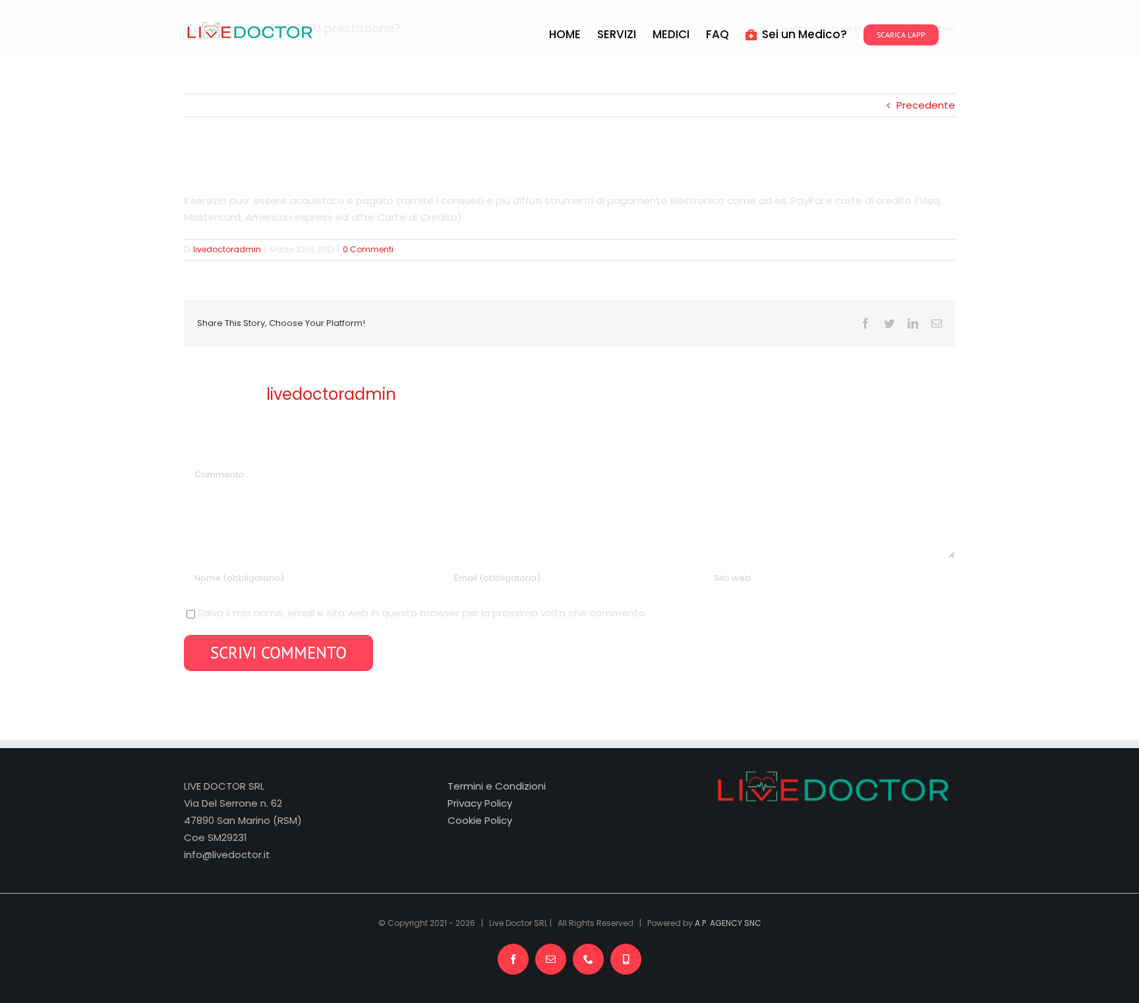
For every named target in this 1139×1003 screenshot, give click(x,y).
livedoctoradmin (227, 249)
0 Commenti (368, 249)
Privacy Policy (480, 803)
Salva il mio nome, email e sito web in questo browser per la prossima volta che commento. (422, 613)
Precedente (925, 105)
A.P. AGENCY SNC (728, 923)
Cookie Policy (480, 820)
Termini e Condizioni (497, 786)
